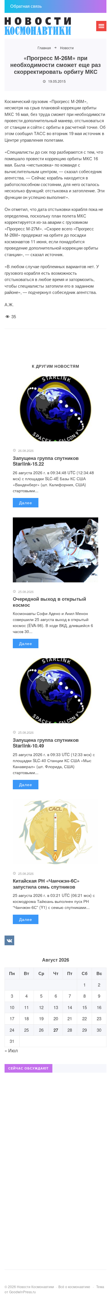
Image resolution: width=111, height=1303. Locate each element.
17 (12, 1018)
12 (41, 1007)
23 (99, 1018)
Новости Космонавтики (47, 28)
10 (12, 1007)
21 (69, 1018)
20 (56, 1018)
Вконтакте (9, 940)
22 (84, 1018)
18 (26, 1018)
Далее (25, 502)
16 (99, 1007)
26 (41, 1030)
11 (26, 1007)
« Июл (11, 1050)
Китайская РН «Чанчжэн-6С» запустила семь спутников (46, 883)
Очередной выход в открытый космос (49, 601)
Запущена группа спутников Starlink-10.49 (46, 742)
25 (26, 1030)
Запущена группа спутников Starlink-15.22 (46, 460)
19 (41, 1018)
